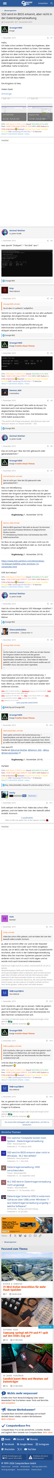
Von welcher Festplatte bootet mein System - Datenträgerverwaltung (26, 1139)
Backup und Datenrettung (28, 1209)
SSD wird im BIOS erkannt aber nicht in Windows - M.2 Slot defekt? (28, 1154)
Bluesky (34, 1439)
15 (6, 1340)
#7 (52, 471)
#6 (52, 446)
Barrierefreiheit (23, 1470)
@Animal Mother (19, 750)
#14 (51, 1041)
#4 (52, 353)
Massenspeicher (19, 1144)
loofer (9, 1144)
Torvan (9, 1173)
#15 (51, 1097)
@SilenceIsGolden (9, 752)
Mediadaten (25, 1467)
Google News (26, 1444)
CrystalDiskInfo (27, 818)
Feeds (7, 1439)
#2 (52, 240)
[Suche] (51, 3)
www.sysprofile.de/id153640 (27, 703)
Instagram (44, 1444)
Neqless (10, 1187)
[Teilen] (48, 38)
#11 (51, 803)
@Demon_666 (35, 750)
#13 (51, 1001)
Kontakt (15, 1467)
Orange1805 (9, 22)
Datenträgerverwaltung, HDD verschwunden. (23, 1168)
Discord (20, 1439)
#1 (52, 38)
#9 (52, 640)
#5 (52, 400)
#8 (52, 604)
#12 (51, 927)
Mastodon (10, 1449)
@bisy (46, 750)
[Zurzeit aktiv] (6, 797)
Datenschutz (36, 1470)
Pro (24, 796)
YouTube (32, 1449)
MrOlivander (12, 1209)
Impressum (6, 1467)
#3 (52, 298)
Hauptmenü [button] (4, 3)
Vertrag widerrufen (39, 1467)
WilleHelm (11, 1158)
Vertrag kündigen (8, 1470)
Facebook (9, 1444)
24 (6, 1386)
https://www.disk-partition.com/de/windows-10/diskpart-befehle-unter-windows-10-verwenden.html (23, 563)
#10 (51, 725)
